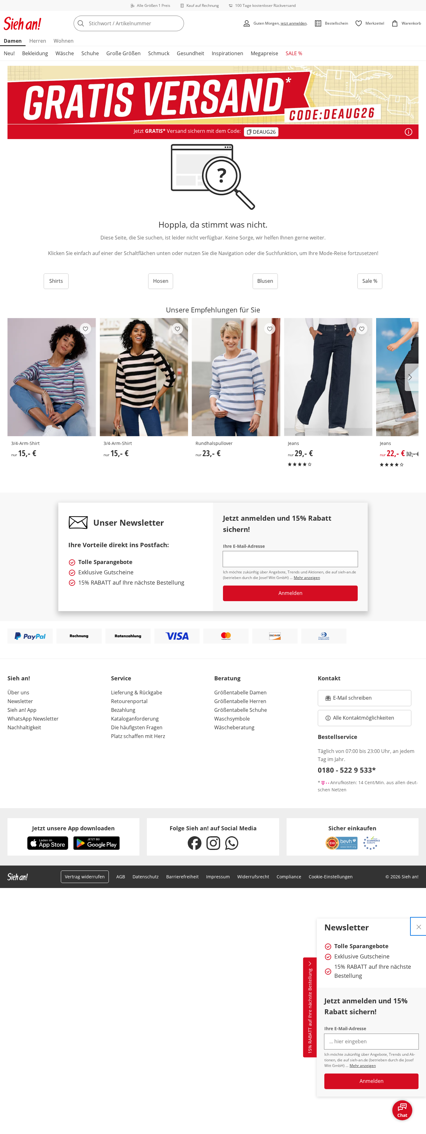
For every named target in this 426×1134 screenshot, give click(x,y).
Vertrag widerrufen (85, 877)
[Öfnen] (409, 132)
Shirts (56, 280)
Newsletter (20, 701)
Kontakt (329, 678)
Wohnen (64, 40)
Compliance (289, 877)
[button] (412, 377)
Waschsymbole (232, 718)
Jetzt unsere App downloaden (73, 828)
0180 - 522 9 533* (347, 769)
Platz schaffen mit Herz (138, 736)
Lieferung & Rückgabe (136, 692)
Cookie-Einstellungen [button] (331, 877)
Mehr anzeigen (363, 1065)
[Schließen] (419, 926)
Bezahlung (123, 710)
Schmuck (158, 53)
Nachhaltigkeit (24, 727)
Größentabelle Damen (240, 692)
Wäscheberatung (234, 727)
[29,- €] (328, 377)
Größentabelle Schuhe (240, 710)
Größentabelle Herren (240, 701)
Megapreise (264, 53)
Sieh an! (18, 678)
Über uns (18, 692)
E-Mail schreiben (349, 699)
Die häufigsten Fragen (136, 727)
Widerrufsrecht (253, 877)
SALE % (294, 53)
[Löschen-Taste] (177, 23)
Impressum (218, 877)
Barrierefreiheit (182, 877)
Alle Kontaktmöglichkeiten (363, 717)
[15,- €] (51, 377)
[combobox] (142, 23)
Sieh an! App (21, 710)
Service (121, 678)
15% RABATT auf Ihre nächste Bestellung (310, 1011)
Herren (37, 40)
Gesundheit (190, 53)
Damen (13, 40)
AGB (120, 877)
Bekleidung (35, 53)
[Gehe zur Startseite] (22, 23)
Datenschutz (146, 877)
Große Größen (123, 53)
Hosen (160, 280)
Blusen (265, 280)
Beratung (227, 678)
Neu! (9, 53)
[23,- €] (236, 377)
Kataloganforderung (135, 718)
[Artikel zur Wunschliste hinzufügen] (85, 328)
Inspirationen (227, 53)
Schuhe (90, 53)
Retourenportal (129, 701)
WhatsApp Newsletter (33, 718)
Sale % (369, 280)
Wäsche (65, 53)
